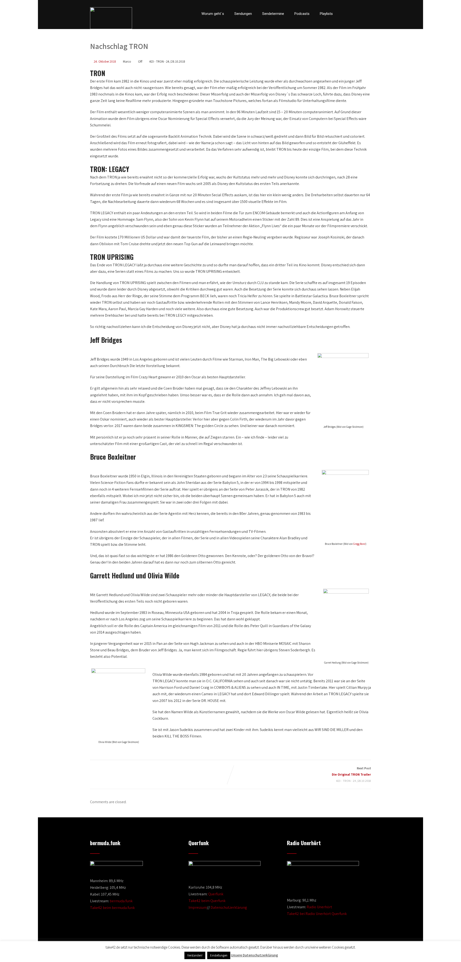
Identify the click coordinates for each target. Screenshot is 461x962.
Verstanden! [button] (194, 955)
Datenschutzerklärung (229, 907)
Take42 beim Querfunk (206, 900)
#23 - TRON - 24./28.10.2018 (167, 61)
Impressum (197, 907)
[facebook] (344, 14)
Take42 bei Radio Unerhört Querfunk (317, 913)
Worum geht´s (212, 14)
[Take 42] (111, 18)
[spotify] (369, 14)
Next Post (351, 771)
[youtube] (360, 14)
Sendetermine (273, 14)
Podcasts (301, 14)
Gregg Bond (359, 544)
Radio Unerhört (319, 906)
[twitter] (352, 14)
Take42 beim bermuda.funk (112, 907)
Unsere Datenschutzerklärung (254, 955)
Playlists (326, 14)
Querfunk (215, 894)
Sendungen (243, 14)
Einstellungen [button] (218, 955)
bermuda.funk (121, 900)
